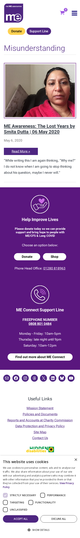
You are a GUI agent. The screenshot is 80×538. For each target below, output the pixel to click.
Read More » (20, 152)
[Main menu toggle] (74, 13)
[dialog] (40, 497)
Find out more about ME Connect (40, 357)
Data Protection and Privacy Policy (40, 426)
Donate (16, 31)
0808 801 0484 (40, 324)
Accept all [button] (21, 518)
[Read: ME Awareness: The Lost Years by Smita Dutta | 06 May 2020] (40, 90)
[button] (40, 530)
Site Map (40, 432)
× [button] (75, 459)
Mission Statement (40, 408)
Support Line (39, 31)
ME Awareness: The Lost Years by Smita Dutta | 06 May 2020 (39, 129)
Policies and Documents (40, 414)
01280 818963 (54, 268)
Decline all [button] (58, 518)
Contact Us (40, 438)
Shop (54, 257)
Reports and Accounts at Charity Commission (40, 420)
